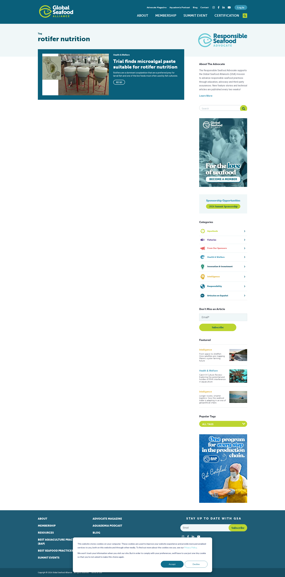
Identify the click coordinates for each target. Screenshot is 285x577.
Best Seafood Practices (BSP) (59, 550)
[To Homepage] (56, 11)
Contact (204, 7)
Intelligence (205, 349)
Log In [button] (240, 7)
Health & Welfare (208, 370)
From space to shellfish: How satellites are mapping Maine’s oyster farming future (212, 357)
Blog (195, 7)
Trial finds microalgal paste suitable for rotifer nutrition (145, 64)
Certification (226, 16)
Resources (46, 532)
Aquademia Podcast (180, 7)
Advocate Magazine (157, 7)
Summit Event (195, 16)
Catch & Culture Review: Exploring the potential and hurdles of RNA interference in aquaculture (212, 378)
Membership (165, 16)
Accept (172, 564)
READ (119, 82)
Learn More (205, 95)
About (142, 16)
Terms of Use (96, 572)
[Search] (243, 108)
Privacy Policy (190, 547)
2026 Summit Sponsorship (223, 206)
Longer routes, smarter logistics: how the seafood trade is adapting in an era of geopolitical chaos (212, 399)
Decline (196, 564)
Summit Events (48, 557)
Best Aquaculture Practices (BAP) (59, 541)
